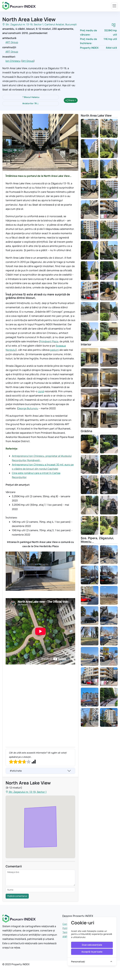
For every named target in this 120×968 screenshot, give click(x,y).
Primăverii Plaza (49, 341)
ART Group (11, 42)
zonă (41, 391)
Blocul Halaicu (31, 97)
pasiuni (54, 350)
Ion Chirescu (12, 61)
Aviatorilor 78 (29, 103)
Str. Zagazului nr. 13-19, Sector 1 (24, 24)
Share (71, 100)
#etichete (16, 770)
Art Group (28, 61)
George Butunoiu (28, 408)
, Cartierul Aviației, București (60, 24)
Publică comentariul (17, 895)
